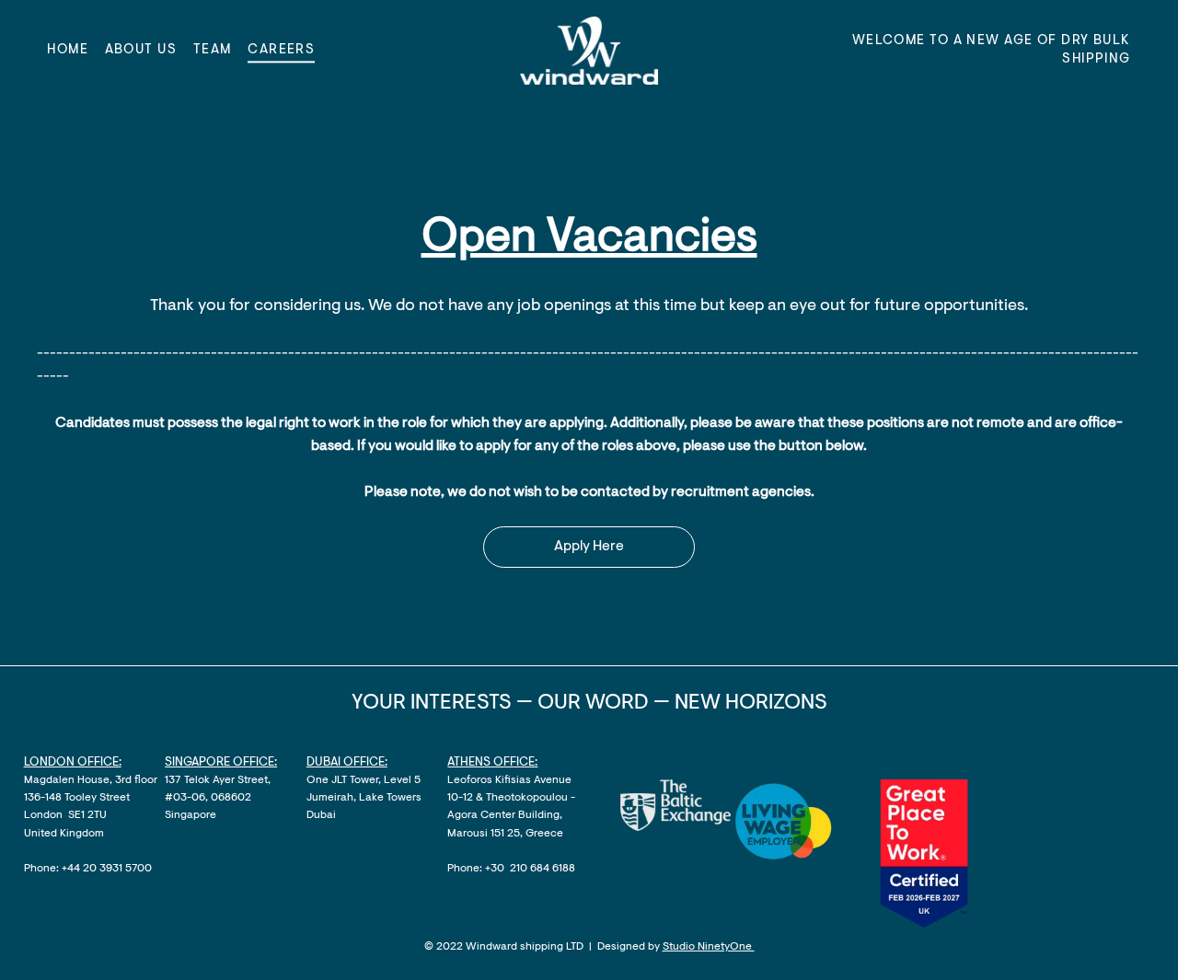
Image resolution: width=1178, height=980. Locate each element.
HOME (67, 50)
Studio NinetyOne (709, 946)
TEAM (212, 50)
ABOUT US (141, 50)
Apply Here (589, 546)
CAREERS (281, 50)
